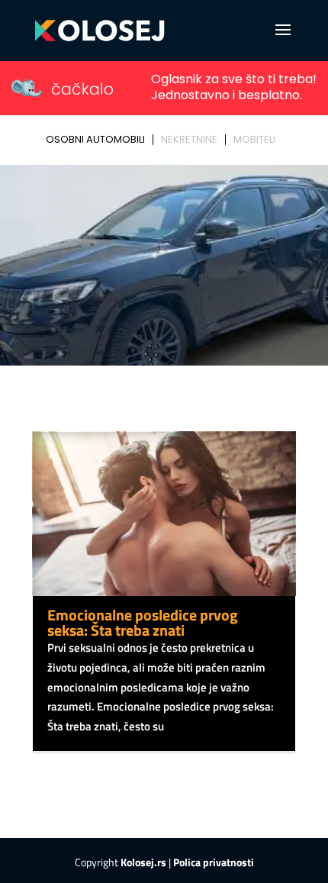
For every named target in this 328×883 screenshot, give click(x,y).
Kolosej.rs (143, 862)
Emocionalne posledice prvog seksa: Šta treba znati (142, 622)
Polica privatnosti (213, 862)
